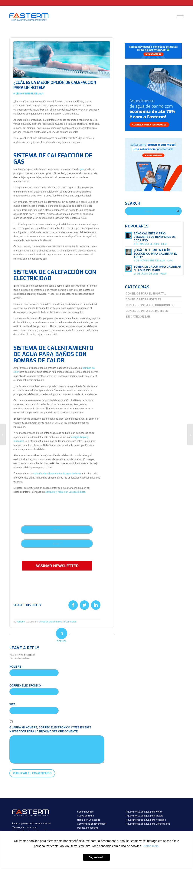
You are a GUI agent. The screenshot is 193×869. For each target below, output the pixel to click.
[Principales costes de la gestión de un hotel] (3, 434)
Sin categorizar (138, 316)
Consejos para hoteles (50, 621)
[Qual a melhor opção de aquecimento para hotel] (61, 59)
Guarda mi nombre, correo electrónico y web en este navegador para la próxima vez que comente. (50, 729)
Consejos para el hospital (146, 293)
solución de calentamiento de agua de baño (57, 473)
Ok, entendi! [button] (96, 857)
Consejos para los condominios (150, 305)
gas (82, 169)
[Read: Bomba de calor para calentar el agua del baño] (128, 268)
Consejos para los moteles (147, 311)
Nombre (16, 666)
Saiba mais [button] (151, 846)
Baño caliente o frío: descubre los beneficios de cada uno (154, 236)
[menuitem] (179, 17)
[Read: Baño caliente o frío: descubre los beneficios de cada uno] (128, 235)
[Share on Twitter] (84, 605)
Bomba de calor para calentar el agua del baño (157, 268)
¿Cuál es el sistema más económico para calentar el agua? (155, 253)
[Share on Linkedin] (95, 605)
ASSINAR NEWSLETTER (57, 566)
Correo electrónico (26, 685)
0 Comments (70, 621)
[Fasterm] (33, 17)
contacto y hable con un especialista (65, 491)
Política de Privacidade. (55, 555)
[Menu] (179, 17)
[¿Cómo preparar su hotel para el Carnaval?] (190, 434)
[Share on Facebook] (73, 605)
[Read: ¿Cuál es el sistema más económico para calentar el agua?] (128, 252)
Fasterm (21, 621)
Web (12, 704)
